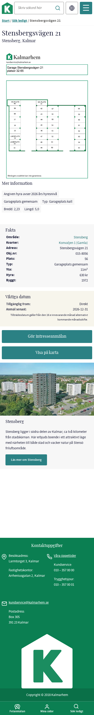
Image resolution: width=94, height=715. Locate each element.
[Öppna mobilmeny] (86, 8)
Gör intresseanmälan (47, 336)
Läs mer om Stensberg (26, 460)
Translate (72, 8)
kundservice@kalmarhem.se (29, 602)
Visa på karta (47, 353)
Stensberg (81, 237)
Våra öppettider (65, 555)
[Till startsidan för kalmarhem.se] (8, 9)
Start (6, 21)
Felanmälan (17, 711)
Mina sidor (47, 711)
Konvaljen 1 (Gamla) (73, 242)
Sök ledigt (19, 21)
